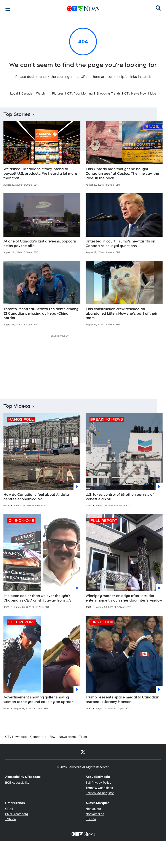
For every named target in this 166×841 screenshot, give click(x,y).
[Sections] (7, 8)
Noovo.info (93, 809)
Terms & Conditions (99, 788)
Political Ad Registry (100, 793)
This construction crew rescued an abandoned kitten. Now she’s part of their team (121, 313)
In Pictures (56, 93)
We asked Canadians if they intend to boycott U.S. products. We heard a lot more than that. (40, 173)
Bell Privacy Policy (98, 782)
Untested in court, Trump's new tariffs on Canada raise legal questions (120, 243)
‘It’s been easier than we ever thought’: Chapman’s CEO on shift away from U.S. (37, 598)
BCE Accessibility (17, 782)
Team (83, 736)
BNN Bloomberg (16, 814)
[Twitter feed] (83, 751)
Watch (40, 93)
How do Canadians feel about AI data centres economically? (36, 497)
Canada (26, 93)
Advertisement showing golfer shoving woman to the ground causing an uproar (38, 699)
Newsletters (67, 736)
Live (153, 93)
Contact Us (38, 736)
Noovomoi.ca (95, 814)
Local (14, 93)
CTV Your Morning (80, 93)
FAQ (52, 736)
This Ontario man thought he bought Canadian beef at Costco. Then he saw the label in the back (122, 173)
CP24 (9, 809)
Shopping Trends (108, 93)
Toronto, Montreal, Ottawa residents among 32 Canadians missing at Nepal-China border (40, 313)
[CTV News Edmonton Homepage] (83, 8)
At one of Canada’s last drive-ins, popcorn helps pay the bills (39, 243)
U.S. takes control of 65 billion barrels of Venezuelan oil (120, 497)
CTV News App (16, 736)
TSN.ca (10, 819)
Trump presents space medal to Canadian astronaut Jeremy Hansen (122, 699)
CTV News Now (135, 93)
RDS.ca (91, 819)
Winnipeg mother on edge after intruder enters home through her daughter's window (124, 598)
